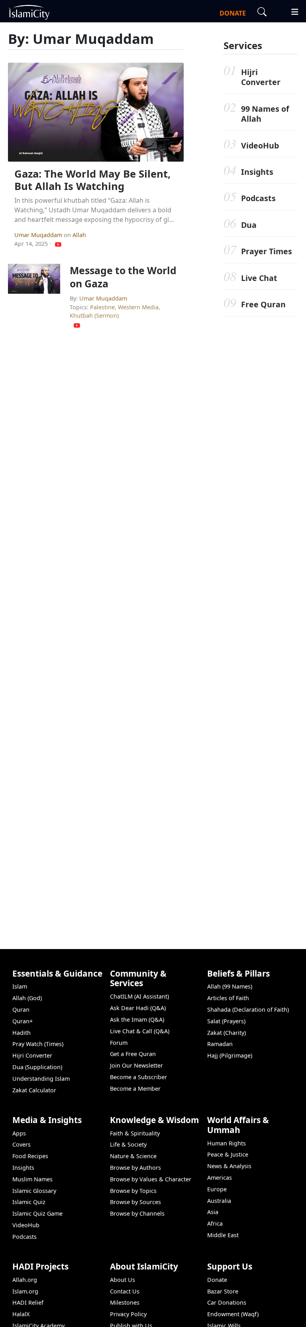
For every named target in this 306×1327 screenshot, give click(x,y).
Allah (79, 235)
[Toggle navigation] (291, 11)
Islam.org (25, 1291)
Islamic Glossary (34, 1190)
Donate (217, 1279)
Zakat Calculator (34, 1090)
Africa (215, 1223)
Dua (249, 225)
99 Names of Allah (265, 113)
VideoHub (260, 145)
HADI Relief (27, 1302)
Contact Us (124, 1291)
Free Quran (263, 304)
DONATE (233, 13)
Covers (21, 1144)
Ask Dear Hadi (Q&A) (138, 1008)
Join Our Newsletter (136, 1065)
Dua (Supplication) (37, 1067)
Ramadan (220, 1044)
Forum (119, 1042)
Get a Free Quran (133, 1054)
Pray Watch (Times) (37, 1044)
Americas (219, 1177)
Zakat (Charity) (226, 1032)
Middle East (223, 1235)
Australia (219, 1200)
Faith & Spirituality (135, 1133)
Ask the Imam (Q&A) (137, 1019)
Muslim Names (32, 1179)
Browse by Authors (135, 1167)
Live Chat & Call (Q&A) (139, 1031)
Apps (19, 1133)
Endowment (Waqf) (233, 1314)
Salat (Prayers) (226, 1021)
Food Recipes (30, 1156)
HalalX (20, 1314)
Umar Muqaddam (39, 235)
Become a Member (135, 1088)
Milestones (124, 1302)
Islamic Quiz (28, 1202)
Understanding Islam (41, 1078)
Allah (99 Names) (229, 986)
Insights (257, 171)
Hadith (21, 1032)
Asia (212, 1212)
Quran (20, 1009)
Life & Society (128, 1144)
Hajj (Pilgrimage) (229, 1055)
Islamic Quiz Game (37, 1213)
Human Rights (226, 1143)
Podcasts (258, 198)
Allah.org (24, 1279)
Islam (19, 986)
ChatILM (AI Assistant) (139, 996)
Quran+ (22, 1021)
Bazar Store (222, 1291)
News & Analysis (229, 1166)
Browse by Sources (135, 1202)
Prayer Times (266, 251)
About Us (122, 1279)
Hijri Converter (260, 77)
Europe (217, 1189)
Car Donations (226, 1302)
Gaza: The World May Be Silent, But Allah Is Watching (92, 180)
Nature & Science (133, 1156)
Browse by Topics (133, 1190)
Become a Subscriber (138, 1077)
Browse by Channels (137, 1213)
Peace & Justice (227, 1154)
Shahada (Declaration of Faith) (248, 1009)
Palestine (102, 307)
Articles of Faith (228, 998)
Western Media (138, 307)
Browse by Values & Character (150, 1179)
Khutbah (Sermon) (94, 315)
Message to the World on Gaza (123, 276)
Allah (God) (27, 998)
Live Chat (259, 278)
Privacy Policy (128, 1314)
